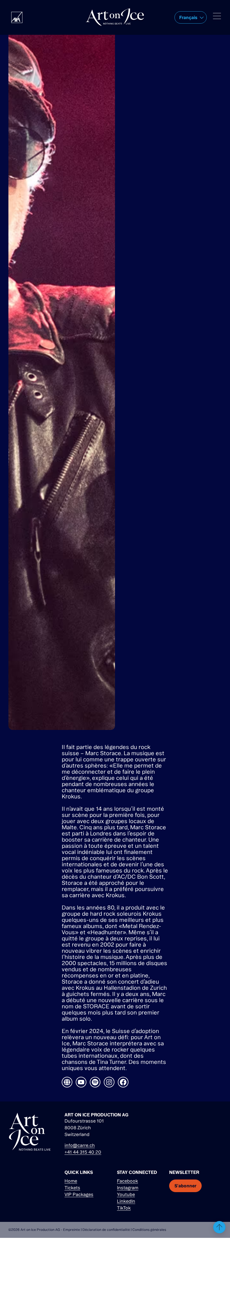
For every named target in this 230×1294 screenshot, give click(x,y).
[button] (190, 17)
